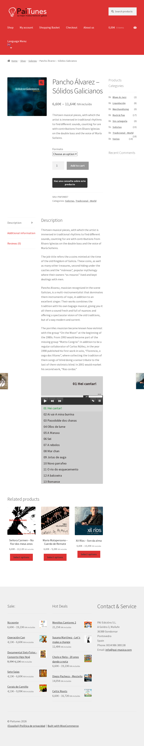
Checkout (71, 27)
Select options (21, 557)
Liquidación (119, 103)
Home (14, 60)
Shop (10, 27)
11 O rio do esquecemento (61, 469)
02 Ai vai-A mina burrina (59, 414)
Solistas (32, 60)
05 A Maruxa (52, 433)
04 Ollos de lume (54, 427)
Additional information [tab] (21, 233)
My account (26, 27)
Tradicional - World (86, 200)
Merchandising (121, 109)
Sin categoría (120, 121)
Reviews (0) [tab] (14, 243)
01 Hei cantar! (53, 408)
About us (89, 27)
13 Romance (52, 482)
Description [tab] (14, 222)
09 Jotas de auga (55, 457)
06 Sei (47, 439)
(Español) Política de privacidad (26, 726)
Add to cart (78, 165)
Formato (57, 149)
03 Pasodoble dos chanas (60, 420)
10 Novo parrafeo (55, 463)
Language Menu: (17, 41)
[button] (41, 82)
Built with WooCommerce (63, 726)
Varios (116, 138)
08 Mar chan (51, 451)
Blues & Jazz (119, 97)
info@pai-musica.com (118, 649)
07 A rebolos (52, 445)
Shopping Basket (49, 27)
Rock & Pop (119, 115)
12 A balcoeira (53, 475)
